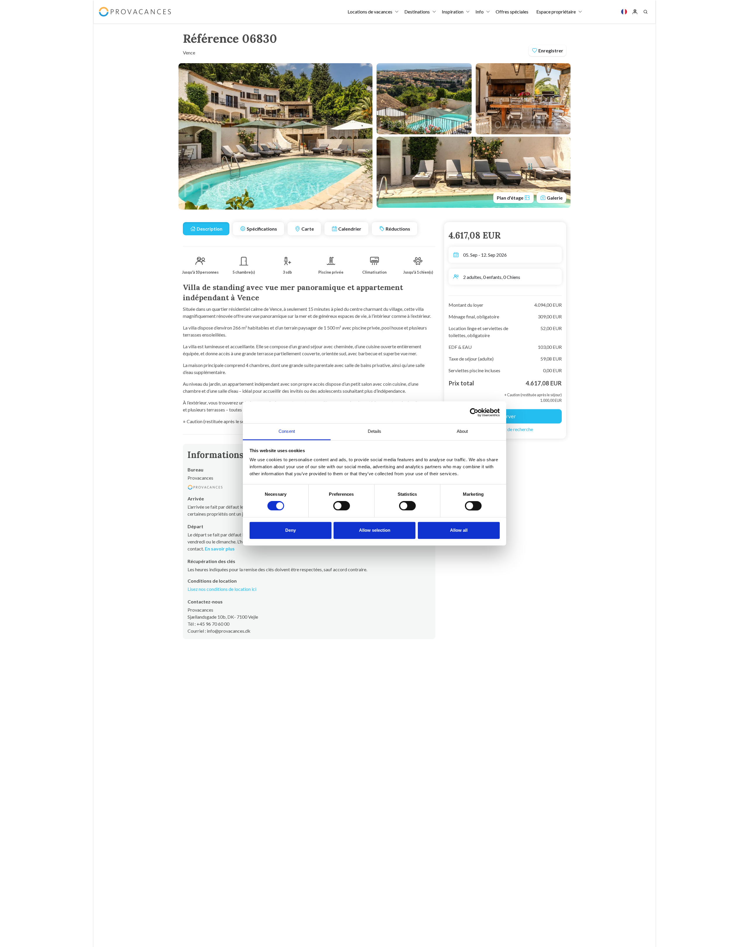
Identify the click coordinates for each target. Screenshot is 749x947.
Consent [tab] (287, 431)
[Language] (624, 11)
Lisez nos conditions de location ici (222, 589)
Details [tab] (374, 431)
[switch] (341, 506)
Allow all (459, 530)
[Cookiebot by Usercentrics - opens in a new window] (474, 412)
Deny (290, 530)
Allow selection (374, 530)
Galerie (554, 197)
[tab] (206, 228)
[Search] (645, 12)
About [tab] (462, 431)
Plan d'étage (510, 197)
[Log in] (635, 12)
